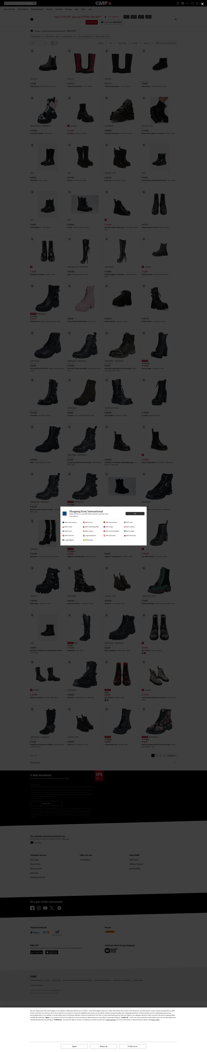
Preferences (133, 1046)
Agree (74, 1046)
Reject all (103, 1046)
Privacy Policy (155, 1020)
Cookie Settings (111, 1020)
